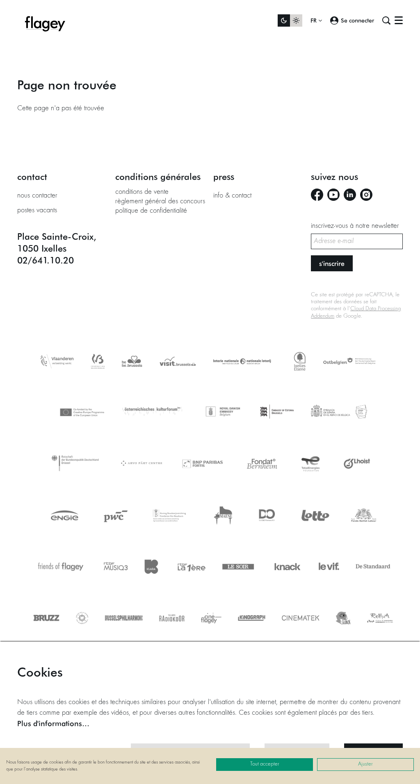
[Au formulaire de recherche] (386, 20)
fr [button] (314, 20)
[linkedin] (350, 195)
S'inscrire (332, 263)
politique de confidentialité (151, 211)
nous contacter (37, 196)
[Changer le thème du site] (290, 20)
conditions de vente (142, 192)
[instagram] (366, 195)
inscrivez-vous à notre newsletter (355, 226)
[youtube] (333, 195)
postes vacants (37, 210)
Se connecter (357, 20)
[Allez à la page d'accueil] (45, 20)
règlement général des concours (160, 201)
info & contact (232, 196)
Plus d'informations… (53, 723)
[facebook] (317, 195)
